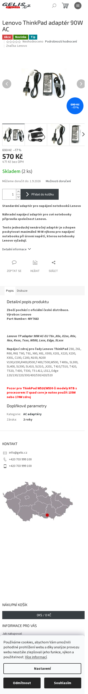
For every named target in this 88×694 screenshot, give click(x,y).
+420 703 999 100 (20, 459)
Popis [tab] (10, 291)
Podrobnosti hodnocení (61, 42)
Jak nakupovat (12, 633)
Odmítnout (22, 683)
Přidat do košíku (42, 194)
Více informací (36, 657)
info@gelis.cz (18, 452)
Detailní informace (14, 249)
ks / (44, 615)
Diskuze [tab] (22, 291)
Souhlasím (62, 683)
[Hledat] (54, 5)
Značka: (16, 46)
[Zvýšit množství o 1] (18, 191)
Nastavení (42, 668)
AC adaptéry (32, 414)
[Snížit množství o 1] (18, 196)
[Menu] (77, 5)
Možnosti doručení (58, 181)
